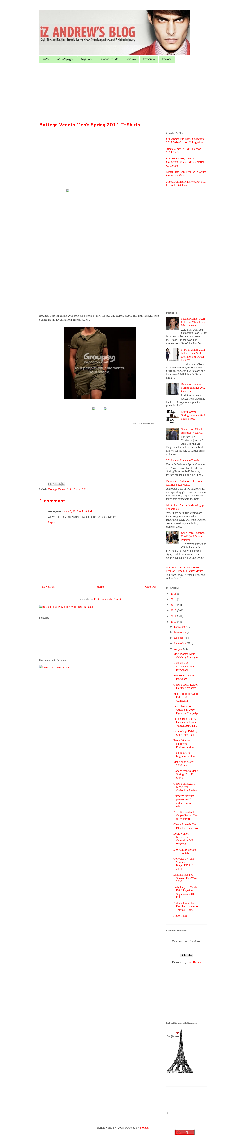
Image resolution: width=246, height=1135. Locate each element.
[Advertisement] (123, 93)
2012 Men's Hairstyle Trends (182, 460)
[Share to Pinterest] (63, 484)
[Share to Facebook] (60, 484)
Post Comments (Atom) (107, 599)
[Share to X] (56, 484)
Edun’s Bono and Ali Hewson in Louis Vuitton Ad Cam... (185, 722)
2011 (174, 616)
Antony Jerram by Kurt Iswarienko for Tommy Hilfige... (186, 906)
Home (46, 59)
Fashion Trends (109, 59)
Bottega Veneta (57, 489)
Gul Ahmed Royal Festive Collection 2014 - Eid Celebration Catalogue (185, 162)
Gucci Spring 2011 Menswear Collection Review (185, 787)
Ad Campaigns (65, 59)
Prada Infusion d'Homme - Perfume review (183, 744)
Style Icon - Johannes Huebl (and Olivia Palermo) (193, 536)
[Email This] (49, 484)
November (180, 632)
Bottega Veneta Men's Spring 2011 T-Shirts (89, 125)
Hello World (180, 915)
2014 (174, 599)
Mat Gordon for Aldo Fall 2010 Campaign (185, 697)
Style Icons (87, 59)
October (179, 637)
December (180, 626)
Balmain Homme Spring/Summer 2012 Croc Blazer (193, 388)
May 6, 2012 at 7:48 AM (78, 511)
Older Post (151, 586)
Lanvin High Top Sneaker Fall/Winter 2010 (186, 878)
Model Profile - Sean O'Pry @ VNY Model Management (193, 322)
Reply (51, 522)
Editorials (131, 59)
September (180, 643)
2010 (174, 621)
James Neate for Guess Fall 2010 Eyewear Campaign (186, 709)
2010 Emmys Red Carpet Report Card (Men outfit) (185, 815)
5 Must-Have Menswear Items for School (184, 666)
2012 (174, 610)
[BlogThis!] (53, 484)
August (178, 649)
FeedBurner (194, 962)
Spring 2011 (81, 489)
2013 (174, 604)
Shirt (69, 489)
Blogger (144, 1127)
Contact (166, 59)
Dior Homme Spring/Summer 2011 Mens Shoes (193, 415)
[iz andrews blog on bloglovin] (179, 1072)
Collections (149, 59)
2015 (174, 593)
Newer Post (48, 586)
